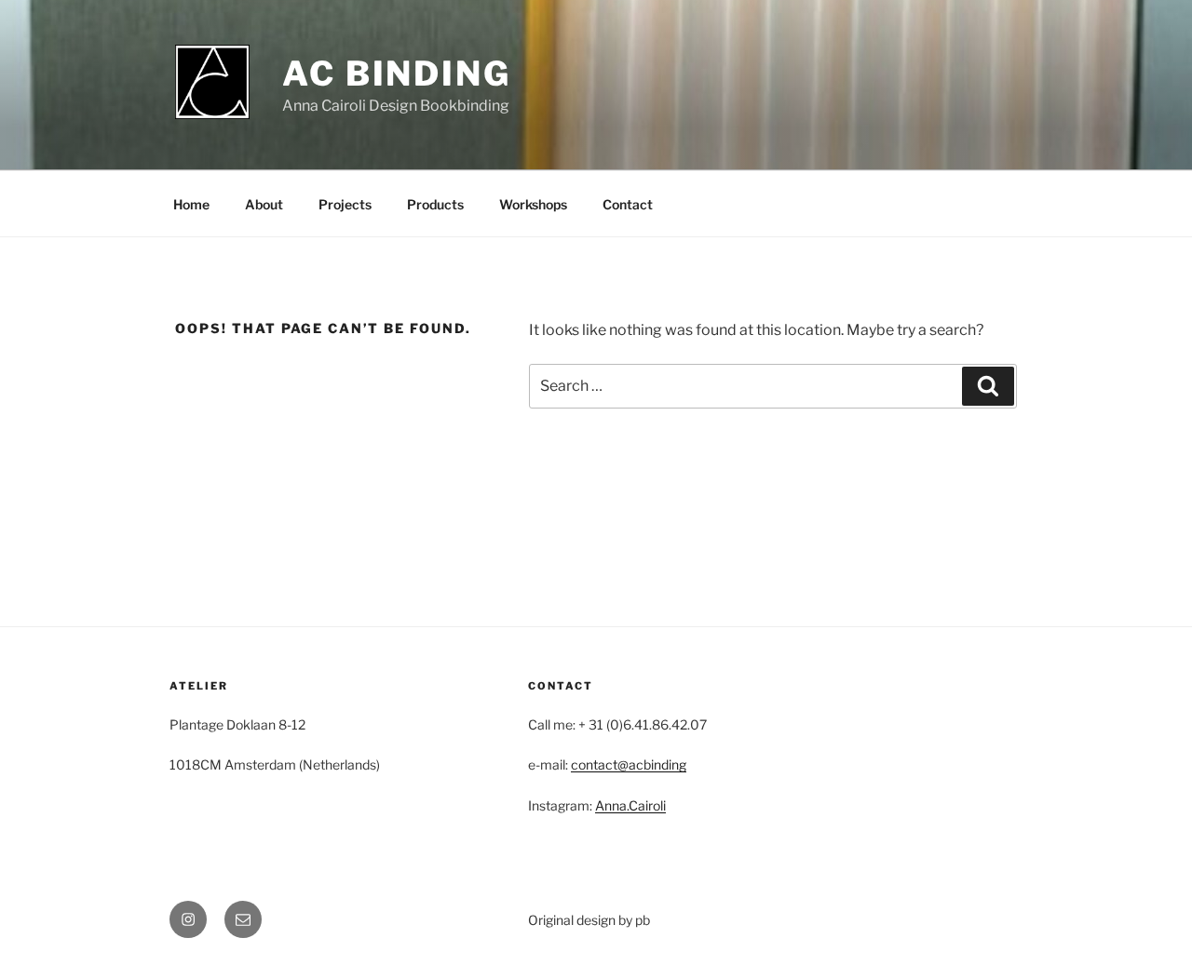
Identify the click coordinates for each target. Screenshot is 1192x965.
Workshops (533, 204)
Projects (345, 204)
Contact (628, 204)
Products (435, 204)
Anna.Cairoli (630, 805)
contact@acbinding (628, 764)
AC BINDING (396, 73)
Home (191, 204)
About (264, 204)
